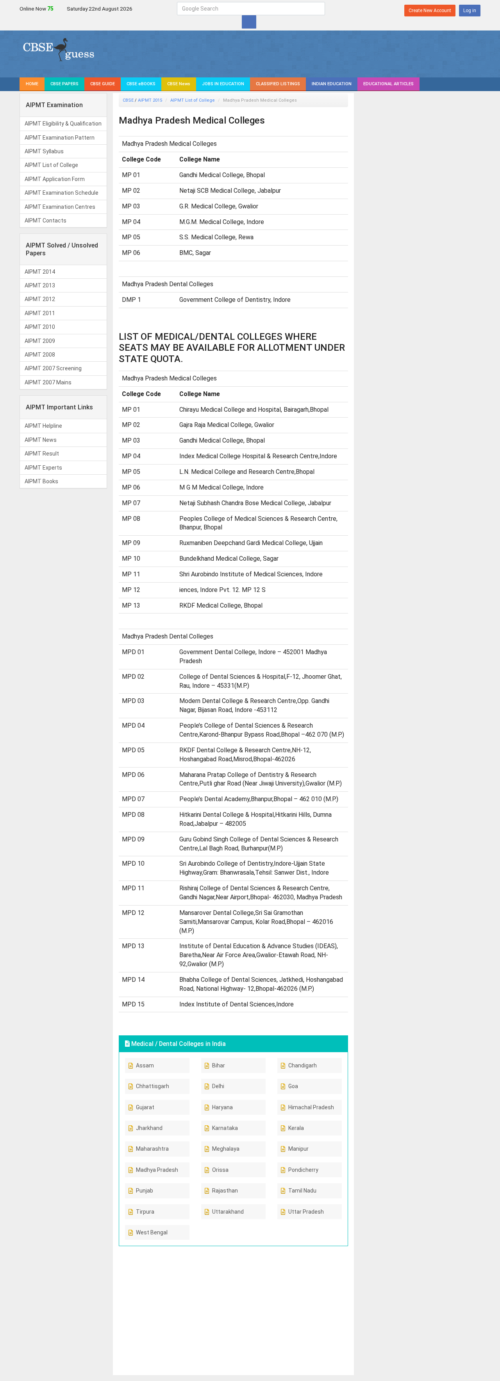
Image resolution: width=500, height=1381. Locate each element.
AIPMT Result (42, 453)
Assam (145, 1065)
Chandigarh (302, 1065)
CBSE (128, 100)
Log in (469, 10)
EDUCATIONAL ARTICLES (388, 83)
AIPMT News (41, 440)
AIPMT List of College (51, 165)
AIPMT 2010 (40, 327)
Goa (293, 1086)
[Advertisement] (233, 1306)
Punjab (144, 1190)
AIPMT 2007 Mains (48, 382)
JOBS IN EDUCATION (223, 83)
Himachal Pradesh (311, 1107)
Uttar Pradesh (306, 1212)
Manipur (298, 1149)
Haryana (222, 1107)
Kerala (296, 1128)
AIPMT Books (41, 481)
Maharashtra (152, 1149)
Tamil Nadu (302, 1190)
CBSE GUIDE (102, 83)
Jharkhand (149, 1128)
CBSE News (178, 83)
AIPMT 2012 (40, 299)
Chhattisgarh (152, 1086)
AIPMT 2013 (40, 285)
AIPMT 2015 (150, 100)
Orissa (220, 1170)
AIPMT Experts (43, 468)
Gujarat (145, 1107)
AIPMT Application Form (55, 179)
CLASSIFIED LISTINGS (278, 83)
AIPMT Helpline (43, 426)
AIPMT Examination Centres (60, 207)
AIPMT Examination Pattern (60, 138)
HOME (32, 83)
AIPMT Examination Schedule (61, 193)
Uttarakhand (228, 1212)
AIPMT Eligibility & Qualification (63, 123)
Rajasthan (225, 1190)
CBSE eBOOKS (141, 83)
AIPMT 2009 (40, 341)
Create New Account (430, 10)
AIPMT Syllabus (44, 151)
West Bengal (152, 1232)
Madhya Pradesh (157, 1170)
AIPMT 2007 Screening (53, 368)
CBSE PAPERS (64, 83)
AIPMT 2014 (40, 272)
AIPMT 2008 (40, 355)
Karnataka (225, 1128)
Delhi (218, 1086)
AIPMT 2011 (40, 313)
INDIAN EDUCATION (332, 83)
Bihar (218, 1065)
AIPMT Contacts (45, 220)
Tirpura (145, 1212)
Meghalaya (225, 1149)
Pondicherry (303, 1170)
